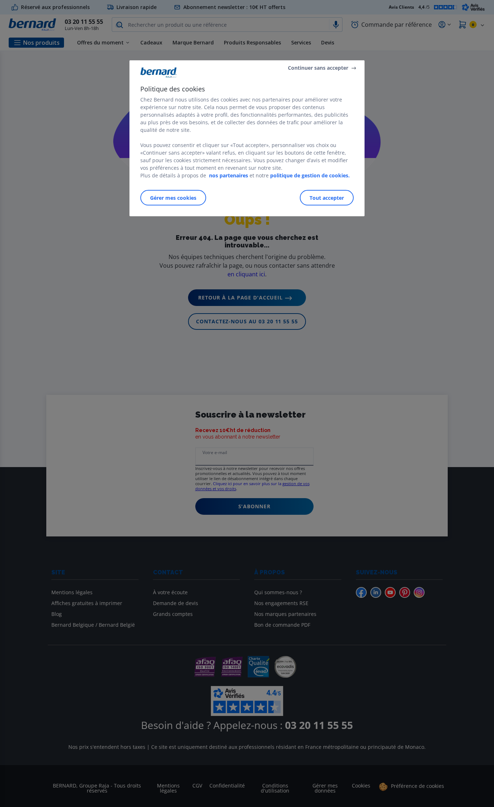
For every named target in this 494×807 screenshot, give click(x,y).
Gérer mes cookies (173, 197)
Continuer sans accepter (318, 67)
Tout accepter (327, 197)
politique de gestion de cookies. (310, 175)
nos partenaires (228, 175)
